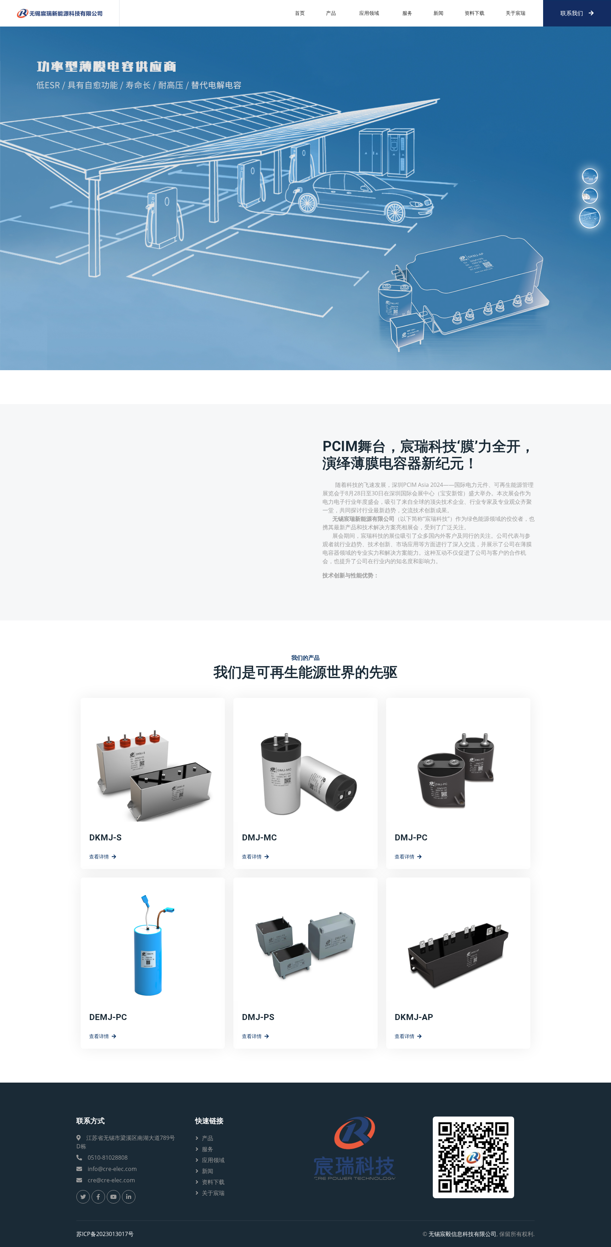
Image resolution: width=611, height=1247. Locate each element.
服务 (407, 13)
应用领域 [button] (369, 13)
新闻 (438, 13)
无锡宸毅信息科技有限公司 (462, 1234)
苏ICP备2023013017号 (105, 1234)
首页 (300, 13)
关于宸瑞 (515, 13)
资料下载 (474, 13)
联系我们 (571, 13)
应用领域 (213, 1160)
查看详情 (99, 856)
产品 (331, 13)
